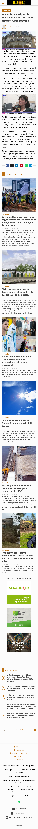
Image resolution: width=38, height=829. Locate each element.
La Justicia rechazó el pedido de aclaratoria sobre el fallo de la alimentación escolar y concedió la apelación (20, 678)
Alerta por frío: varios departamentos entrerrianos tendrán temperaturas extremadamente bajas (21, 716)
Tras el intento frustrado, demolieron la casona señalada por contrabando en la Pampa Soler (18, 557)
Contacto (20, 757)
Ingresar (20, 760)
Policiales (20, 750)
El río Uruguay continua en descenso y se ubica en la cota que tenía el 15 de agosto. (17, 292)
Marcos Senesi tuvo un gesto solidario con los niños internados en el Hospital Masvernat (17, 360)
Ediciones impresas (20, 753)
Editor (9, 27)
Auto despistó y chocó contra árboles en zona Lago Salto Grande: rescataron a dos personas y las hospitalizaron (21, 706)
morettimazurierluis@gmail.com (20, 818)
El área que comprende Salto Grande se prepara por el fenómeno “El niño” (17, 488)
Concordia (6, 10)
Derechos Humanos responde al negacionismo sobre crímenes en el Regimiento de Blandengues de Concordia (19, 221)
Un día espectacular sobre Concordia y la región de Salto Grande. (17, 423)
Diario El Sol (20, 730)
